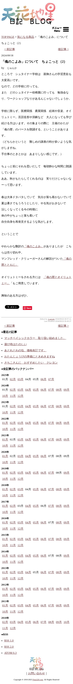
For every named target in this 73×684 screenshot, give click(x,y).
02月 (13, 379)
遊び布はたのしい (15, 344)
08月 (59, 389)
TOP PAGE (7, 36)
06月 (43, 379)
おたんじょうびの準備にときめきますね (29, 356)
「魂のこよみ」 (33, 246)
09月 (66, 389)
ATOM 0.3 (10, 652)
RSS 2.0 (9, 646)
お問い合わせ (36, 673)
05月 (36, 389)
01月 (5, 422)
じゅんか (51, 319)
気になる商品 (25, 36)
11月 (13, 395)
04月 (28, 389)
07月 (51, 379)
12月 (20, 395)
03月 (20, 379)
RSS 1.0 (9, 640)
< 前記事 (9, 49)
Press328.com (38, 680)
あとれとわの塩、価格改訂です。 (25, 350)
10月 (5, 395)
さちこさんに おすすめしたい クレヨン (31, 362)
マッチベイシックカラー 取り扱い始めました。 (35, 338)
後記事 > (63, 49)
